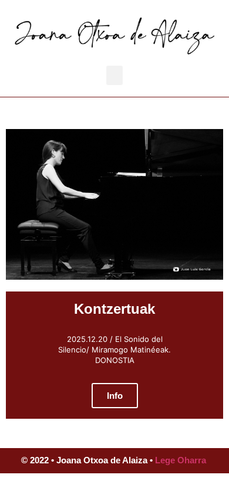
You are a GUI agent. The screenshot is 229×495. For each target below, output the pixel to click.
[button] (114, 75)
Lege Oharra (180, 460)
